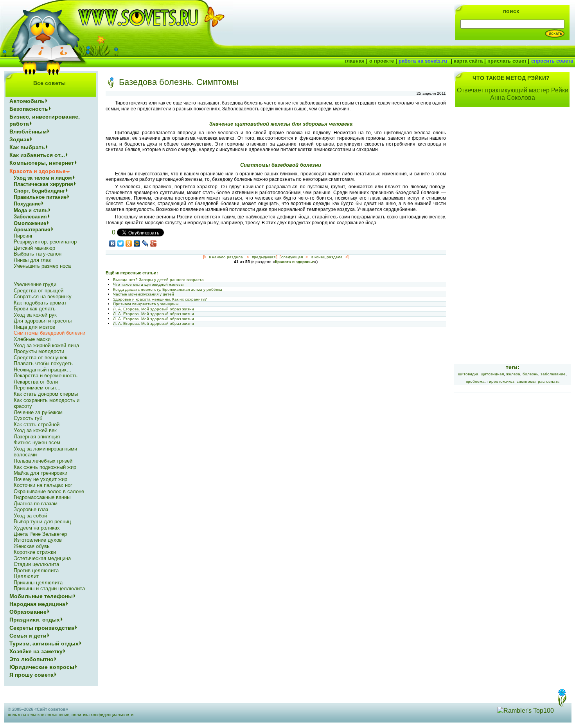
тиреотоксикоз (500, 381)
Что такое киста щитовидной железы (148, 284)
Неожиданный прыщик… (43, 370)
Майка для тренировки (40, 473)
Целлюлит (26, 576)
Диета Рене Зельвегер (40, 534)
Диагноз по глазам (36, 503)
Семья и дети (28, 635)
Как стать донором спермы (46, 394)
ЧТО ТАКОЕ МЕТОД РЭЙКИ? (511, 78)
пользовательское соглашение (38, 714)
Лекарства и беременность (45, 375)
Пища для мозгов (34, 327)
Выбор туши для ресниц (42, 521)
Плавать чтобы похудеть (43, 363)
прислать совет (506, 61)
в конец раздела (327, 257)
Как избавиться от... (37, 155)
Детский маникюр (34, 248)
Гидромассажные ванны (42, 497)
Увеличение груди (35, 284)
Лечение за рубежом (38, 412)
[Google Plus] (153, 243)
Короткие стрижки (35, 552)
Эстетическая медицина (42, 558)
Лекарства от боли (36, 382)
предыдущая (263, 257)
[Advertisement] (512, 240)
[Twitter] (121, 243)
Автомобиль (27, 101)
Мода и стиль (31, 210)
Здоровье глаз (31, 509)
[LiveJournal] (145, 243)
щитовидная (492, 374)
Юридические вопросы (41, 667)
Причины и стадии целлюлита (49, 588)
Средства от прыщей (38, 291)
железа (513, 374)
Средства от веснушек (40, 357)
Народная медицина (37, 604)
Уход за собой (30, 516)
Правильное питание (40, 197)
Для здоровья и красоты (43, 321)
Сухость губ (28, 418)
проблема (475, 381)
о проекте (381, 61)
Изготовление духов (38, 540)
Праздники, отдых (34, 619)
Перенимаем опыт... (37, 388)
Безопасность (28, 109)
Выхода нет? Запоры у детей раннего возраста (158, 280)
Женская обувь (32, 546)
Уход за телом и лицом (43, 178)
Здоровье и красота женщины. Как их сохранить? (160, 299)
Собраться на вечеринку (43, 296)
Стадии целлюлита (36, 564)
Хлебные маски (32, 339)
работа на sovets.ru (423, 61)
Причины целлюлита (38, 583)
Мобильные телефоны (41, 596)
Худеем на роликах (37, 528)
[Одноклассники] (129, 243)
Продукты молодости (39, 351)
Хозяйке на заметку (36, 651)
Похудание (27, 204)
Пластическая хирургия (43, 184)
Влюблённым (28, 131)
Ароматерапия (32, 229)
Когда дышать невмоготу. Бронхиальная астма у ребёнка (167, 289)
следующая (292, 257)
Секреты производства (41, 628)
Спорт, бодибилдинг (39, 191)
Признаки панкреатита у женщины (145, 304)
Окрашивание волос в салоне (49, 491)
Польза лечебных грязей (43, 461)
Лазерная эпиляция (37, 437)
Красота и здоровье (294, 261)
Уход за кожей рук (35, 315)
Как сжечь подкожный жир (45, 467)
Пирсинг (23, 236)
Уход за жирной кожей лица (46, 345)
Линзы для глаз (32, 260)
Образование (28, 612)
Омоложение (30, 223)
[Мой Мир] (137, 243)
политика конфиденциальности (102, 714)
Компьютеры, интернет (41, 163)
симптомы (526, 381)
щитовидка (468, 374)
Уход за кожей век (35, 430)
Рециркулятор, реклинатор (45, 242)
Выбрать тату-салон (37, 254)
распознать (548, 381)
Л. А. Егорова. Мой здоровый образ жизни (153, 309)
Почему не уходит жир (40, 479)
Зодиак (19, 139)
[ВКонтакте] (112, 243)
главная (355, 61)
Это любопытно (31, 659)
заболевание (553, 374)
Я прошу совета (31, 675)
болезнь (530, 374)
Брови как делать (35, 309)
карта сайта (468, 61)
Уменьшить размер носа (42, 266)
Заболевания (30, 217)
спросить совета (552, 61)
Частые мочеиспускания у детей (143, 294)
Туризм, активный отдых (44, 643)
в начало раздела (226, 257)
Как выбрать (27, 147)
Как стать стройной (36, 424)
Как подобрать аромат (40, 303)
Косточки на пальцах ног (43, 485)
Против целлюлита (36, 570)
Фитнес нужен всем (37, 442)
